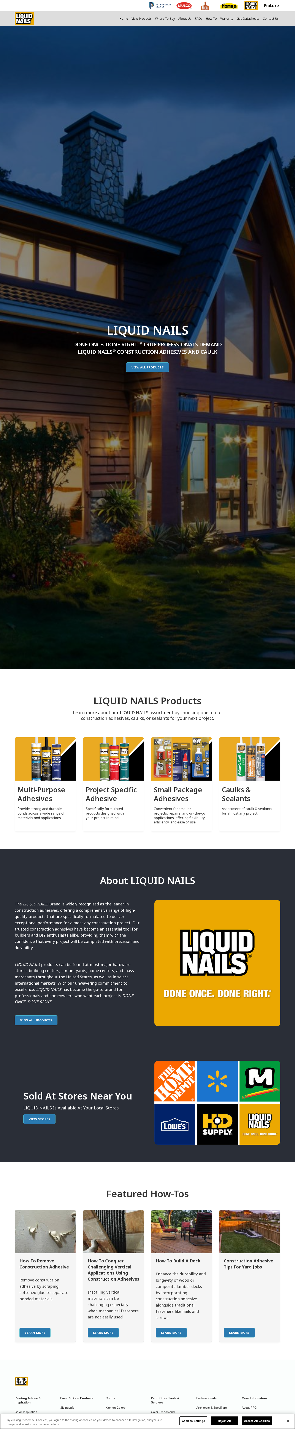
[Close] (288, 1421)
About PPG (249, 1407)
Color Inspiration (26, 1412)
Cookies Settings (193, 1421)
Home (123, 18)
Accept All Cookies (257, 1421)
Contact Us (271, 18)
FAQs (198, 18)
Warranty (226, 18)
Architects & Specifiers (211, 1407)
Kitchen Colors (115, 1407)
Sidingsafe (67, 1407)
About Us (184, 18)
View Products (142, 18)
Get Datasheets (248, 18)
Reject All (224, 1421)
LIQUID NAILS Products (147, 700)
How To (211, 18)
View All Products (147, 367)
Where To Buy (165, 18)
